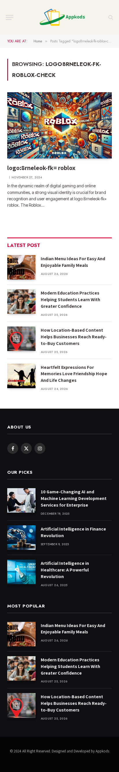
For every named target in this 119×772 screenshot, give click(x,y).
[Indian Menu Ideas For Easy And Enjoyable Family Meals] (21, 267)
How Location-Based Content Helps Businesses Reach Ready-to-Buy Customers (74, 336)
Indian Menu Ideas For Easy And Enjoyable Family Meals (73, 262)
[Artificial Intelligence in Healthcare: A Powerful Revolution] (21, 572)
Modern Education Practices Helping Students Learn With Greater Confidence (70, 299)
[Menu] (9, 17)
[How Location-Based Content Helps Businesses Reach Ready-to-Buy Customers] (21, 338)
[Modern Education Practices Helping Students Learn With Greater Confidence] (21, 301)
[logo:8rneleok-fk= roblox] (59, 125)
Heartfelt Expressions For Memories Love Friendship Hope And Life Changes (74, 374)
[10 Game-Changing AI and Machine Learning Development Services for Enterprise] (21, 500)
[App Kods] (62, 17)
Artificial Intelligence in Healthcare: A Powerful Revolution (65, 570)
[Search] (110, 17)
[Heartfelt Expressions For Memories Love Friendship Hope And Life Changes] (21, 376)
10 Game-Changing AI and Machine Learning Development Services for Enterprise (74, 498)
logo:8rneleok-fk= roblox (41, 168)
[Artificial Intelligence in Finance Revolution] (21, 537)
